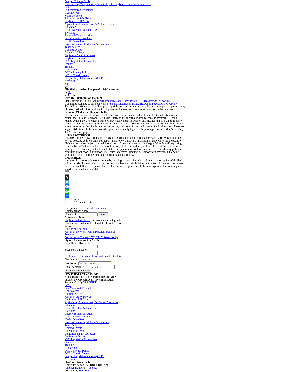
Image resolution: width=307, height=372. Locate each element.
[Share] (125, 196)
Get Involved (72, 12)
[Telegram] (125, 182)
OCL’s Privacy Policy (77, 72)
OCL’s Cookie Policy (77, 75)
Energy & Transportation (79, 35)
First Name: (71, 259)
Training (69, 66)
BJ (69, 92)
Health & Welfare (74, 41)
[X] (125, 177)
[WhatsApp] (125, 191)
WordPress (85, 370)
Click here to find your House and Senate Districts (93, 256)
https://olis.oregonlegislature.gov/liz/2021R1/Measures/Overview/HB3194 (134, 100)
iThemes (92, 367)
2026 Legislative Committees (81, 61)
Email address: (73, 266)
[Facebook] (125, 186)
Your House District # (77, 243)
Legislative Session (75, 58)
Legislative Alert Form (77, 220)
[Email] (125, 172)
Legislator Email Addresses (80, 55)
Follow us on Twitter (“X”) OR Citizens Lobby (91, 237)
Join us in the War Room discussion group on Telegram (90, 233)
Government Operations (78, 38)
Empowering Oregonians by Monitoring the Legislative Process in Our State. (108, 4)
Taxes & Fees (72, 46)
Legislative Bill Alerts (77, 21)
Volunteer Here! (74, 15)
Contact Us (71, 69)
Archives (70, 80)
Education (70, 26)
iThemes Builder (74, 367)
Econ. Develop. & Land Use (81, 29)
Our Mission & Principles (79, 9)
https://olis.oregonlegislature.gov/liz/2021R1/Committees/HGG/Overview (136, 103)
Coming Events (73, 49)
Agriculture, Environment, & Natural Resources (91, 24)
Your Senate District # (77, 249)
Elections (70, 32)
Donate (69, 63)
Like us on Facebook (76, 228)
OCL (68, 7)
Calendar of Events (75, 52)
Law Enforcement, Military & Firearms (87, 43)
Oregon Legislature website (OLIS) (84, 78)
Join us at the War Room (78, 18)
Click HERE (89, 282)
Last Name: (71, 263)
